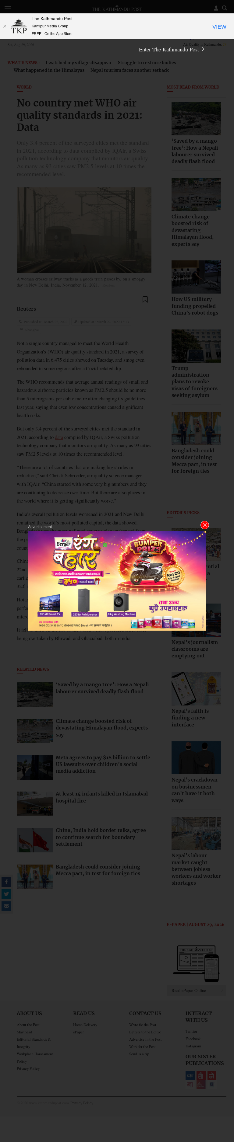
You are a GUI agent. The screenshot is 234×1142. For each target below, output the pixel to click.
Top (222, 1095)
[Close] (4, 26)
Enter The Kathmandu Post (169, 49)
